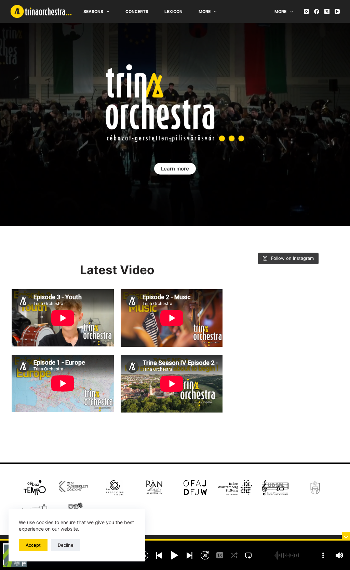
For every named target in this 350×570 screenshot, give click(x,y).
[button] (175, 169)
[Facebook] (316, 11)
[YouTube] (337, 11)
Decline (65, 545)
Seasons (93, 11)
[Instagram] (306, 11)
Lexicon (173, 11)
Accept (33, 545)
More (205, 11)
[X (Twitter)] (326, 11)
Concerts (136, 11)
